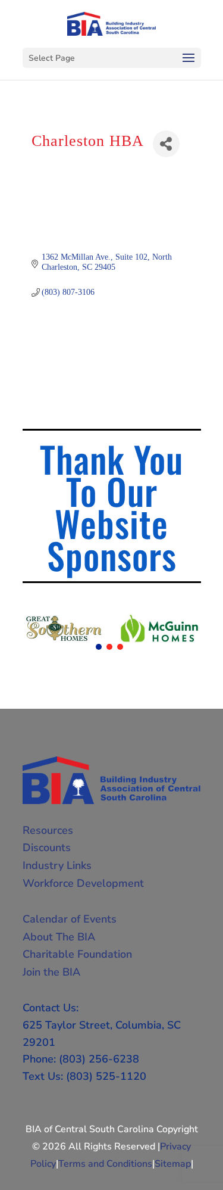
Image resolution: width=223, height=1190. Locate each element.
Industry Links (57, 865)
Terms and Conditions (105, 1163)
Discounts (47, 847)
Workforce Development (83, 883)
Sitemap (173, 1163)
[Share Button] (166, 143)
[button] (99, 647)
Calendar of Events (70, 919)
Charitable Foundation (77, 954)
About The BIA (59, 937)
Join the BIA (51, 972)
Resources (48, 830)
